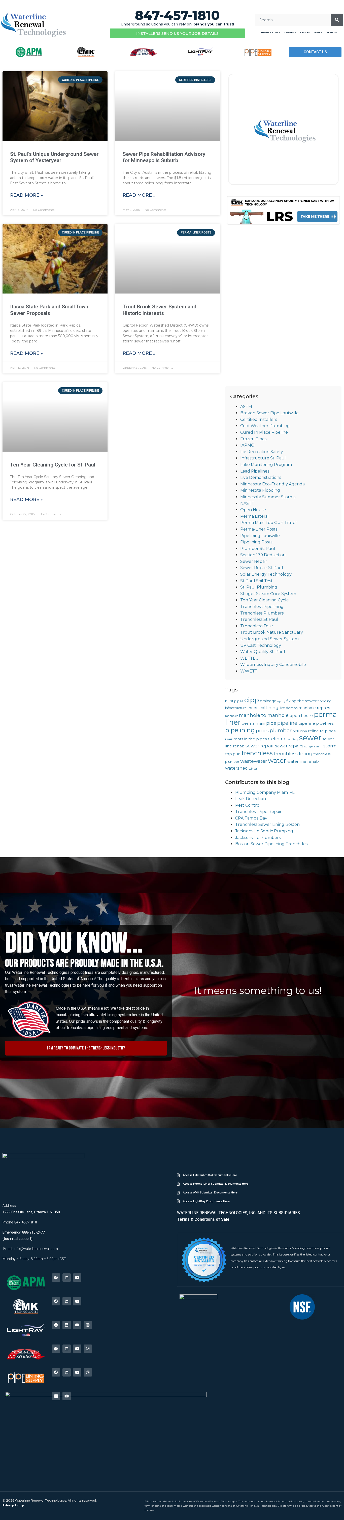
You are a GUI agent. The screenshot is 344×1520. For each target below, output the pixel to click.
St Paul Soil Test (256, 580)
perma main (253, 723)
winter (253, 768)
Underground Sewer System (269, 638)
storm (330, 745)
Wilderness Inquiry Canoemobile (273, 664)
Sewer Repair (253, 561)
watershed (236, 768)
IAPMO (247, 445)
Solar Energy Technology (266, 574)
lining (272, 707)
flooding (324, 701)
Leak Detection (250, 798)
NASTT (247, 503)
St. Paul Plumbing (258, 587)
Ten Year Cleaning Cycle (264, 600)
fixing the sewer (301, 701)
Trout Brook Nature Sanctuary (271, 632)
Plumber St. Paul (257, 548)
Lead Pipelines (254, 471)
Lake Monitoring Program (266, 464)
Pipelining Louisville (260, 535)
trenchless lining (293, 753)
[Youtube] (77, 1277)
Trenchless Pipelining (262, 606)
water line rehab (303, 761)
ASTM (246, 406)
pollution (300, 731)
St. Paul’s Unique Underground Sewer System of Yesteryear (54, 157)
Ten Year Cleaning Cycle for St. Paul (52, 465)
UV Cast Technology (260, 645)
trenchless (257, 753)
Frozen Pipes (253, 438)
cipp (251, 700)
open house (301, 715)
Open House (253, 509)
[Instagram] (88, 1325)
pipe (271, 723)
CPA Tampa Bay (251, 818)
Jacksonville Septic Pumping (264, 831)
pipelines (324, 723)
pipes (262, 731)
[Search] (337, 20)
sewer (310, 737)
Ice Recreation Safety (261, 451)
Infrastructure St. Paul (263, 458)
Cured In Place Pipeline (264, 432)
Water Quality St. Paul (262, 651)
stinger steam (313, 746)
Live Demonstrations (260, 477)
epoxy (281, 701)
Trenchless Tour (256, 626)
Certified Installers (258, 419)
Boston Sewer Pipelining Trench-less (272, 843)
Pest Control (248, 805)
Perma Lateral (254, 516)
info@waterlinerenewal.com (36, 1249)
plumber (281, 730)
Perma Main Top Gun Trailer (268, 522)
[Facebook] (56, 1277)
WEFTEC (249, 658)
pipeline (287, 723)
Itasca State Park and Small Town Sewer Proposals (49, 310)
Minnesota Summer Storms (267, 496)
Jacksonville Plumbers (258, 837)
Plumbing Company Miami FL (264, 792)
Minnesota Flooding (260, 490)
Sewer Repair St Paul (261, 567)
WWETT (249, 671)
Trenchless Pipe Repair (258, 811)
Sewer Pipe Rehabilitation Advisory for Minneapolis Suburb (164, 157)
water (277, 760)
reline (313, 731)
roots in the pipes (250, 739)
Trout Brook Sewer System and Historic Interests (159, 310)
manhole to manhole (264, 715)
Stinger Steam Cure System (268, 593)
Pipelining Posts (256, 542)
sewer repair (260, 746)
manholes (231, 716)
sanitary (293, 739)
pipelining (240, 730)
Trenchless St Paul (259, 619)
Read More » (26, 195)
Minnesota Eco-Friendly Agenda (272, 484)
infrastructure (236, 708)
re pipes (327, 731)
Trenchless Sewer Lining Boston (267, 824)
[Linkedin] (66, 1277)
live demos (288, 708)
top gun (232, 754)
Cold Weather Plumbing (265, 425)
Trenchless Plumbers (262, 613)
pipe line (306, 723)
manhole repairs (314, 708)
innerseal (256, 708)
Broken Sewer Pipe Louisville (269, 413)
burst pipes (234, 701)
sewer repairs (289, 745)
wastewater (253, 761)
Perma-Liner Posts (258, 529)
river (228, 739)
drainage (268, 701)
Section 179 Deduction (263, 554)
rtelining (277, 738)
